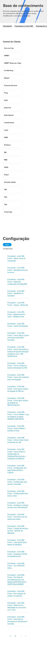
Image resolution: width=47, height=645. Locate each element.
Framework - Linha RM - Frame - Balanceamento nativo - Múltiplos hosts (16, 314)
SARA (6, 167)
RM (5, 152)
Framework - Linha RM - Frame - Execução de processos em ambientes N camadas (17, 620)
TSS (5, 204)
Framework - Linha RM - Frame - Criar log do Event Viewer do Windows (17, 542)
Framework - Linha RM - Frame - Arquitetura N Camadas (16, 293)
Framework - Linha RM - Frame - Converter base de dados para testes (17, 516)
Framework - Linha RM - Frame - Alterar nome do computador (16, 258)
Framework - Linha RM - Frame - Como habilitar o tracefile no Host (16, 428)
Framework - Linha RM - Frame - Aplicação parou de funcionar (17, 270)
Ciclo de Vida (9, 48)
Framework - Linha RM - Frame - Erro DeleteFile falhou (16, 565)
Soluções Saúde (10, 182)
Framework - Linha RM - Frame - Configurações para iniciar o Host (17, 493)
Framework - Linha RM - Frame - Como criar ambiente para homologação (18, 377)
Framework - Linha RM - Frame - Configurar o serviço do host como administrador (17, 505)
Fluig (6, 93)
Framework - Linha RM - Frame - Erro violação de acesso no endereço (16, 593)
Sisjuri (6, 174)
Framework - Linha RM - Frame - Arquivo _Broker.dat (17, 303)
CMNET (6, 55)
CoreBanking (8, 70)
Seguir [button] (7, 245)
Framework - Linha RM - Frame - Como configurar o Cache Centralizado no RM (17, 365)
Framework (7, 26)
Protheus (7, 145)
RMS (5, 160)
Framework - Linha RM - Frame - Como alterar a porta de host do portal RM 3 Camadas (18, 336)
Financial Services (10, 85)
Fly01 (6, 100)
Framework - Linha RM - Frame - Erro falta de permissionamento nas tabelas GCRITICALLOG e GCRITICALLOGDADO (16, 579)
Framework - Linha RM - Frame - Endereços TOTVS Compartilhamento (17, 553)
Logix (6, 130)
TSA (5, 197)
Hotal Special (8, 115)
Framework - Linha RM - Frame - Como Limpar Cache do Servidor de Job (18, 439)
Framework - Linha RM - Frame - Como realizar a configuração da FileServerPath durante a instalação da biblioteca (16, 454)
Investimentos (9, 122)
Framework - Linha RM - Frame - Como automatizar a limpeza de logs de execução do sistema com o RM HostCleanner (17, 351)
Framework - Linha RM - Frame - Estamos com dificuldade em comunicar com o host (16, 606)
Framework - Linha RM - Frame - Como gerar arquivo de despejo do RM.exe (17, 388)
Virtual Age (8, 212)
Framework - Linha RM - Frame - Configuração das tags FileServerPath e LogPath (16, 469)
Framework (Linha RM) (24, 26)
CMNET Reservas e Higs (12, 63)
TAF (5, 189)
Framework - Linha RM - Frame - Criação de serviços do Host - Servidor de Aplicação (17, 529)
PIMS (6, 137)
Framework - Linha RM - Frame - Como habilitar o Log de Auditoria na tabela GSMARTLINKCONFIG (18, 415)
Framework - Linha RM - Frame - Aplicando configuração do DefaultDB (17, 281)
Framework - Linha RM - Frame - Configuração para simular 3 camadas (17, 481)
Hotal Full (7, 108)
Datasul (6, 78)
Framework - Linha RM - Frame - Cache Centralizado (17, 324)
